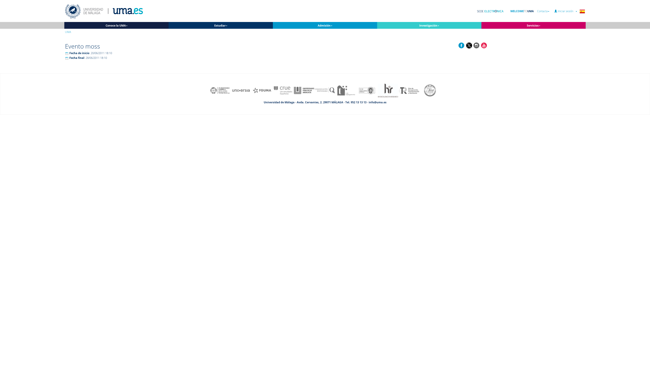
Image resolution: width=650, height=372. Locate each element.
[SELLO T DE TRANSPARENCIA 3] (346, 90)
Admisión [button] (324, 25)
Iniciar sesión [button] (566, 11)
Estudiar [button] (220, 25)
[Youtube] (484, 45)
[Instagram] (476, 45)
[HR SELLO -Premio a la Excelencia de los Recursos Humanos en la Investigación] (388, 90)
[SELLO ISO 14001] (367, 90)
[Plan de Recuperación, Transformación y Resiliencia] (409, 90)
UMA (68, 32)
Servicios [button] (533, 25)
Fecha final (76, 58)
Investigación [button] (428, 25)
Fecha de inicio (79, 53)
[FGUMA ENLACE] (262, 90)
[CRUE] (283, 90)
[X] (468, 45)
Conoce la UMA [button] (116, 25)
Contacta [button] (542, 11)
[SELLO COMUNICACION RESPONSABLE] (325, 90)
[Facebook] (461, 45)
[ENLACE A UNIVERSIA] (241, 90)
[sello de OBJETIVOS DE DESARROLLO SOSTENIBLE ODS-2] (220, 90)
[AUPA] (304, 90)
